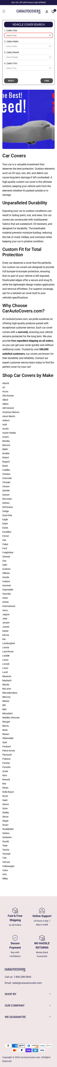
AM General (8, 408)
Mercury (6, 697)
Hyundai (6, 593)
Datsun (6, 494)
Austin (5, 428)
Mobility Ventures (10, 717)
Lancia (5, 647)
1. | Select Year (10, 30)
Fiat (4, 540)
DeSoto (6, 503)
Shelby (5, 812)
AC (3, 387)
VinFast (6, 862)
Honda (5, 577)
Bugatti (6, 461)
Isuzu (5, 610)
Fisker (5, 544)
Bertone (6, 445)
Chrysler (6, 482)
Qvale (5, 771)
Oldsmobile (7, 738)
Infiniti (5, 602)
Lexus (5, 660)
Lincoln (6, 664)
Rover (5, 796)
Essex (5, 527)
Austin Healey (9, 432)
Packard (6, 746)
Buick (5, 466)
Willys (5, 878)
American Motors (10, 412)
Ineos (5, 598)
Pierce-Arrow (8, 750)
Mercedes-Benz (9, 693)
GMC (4, 565)
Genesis (6, 556)
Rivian (5, 787)
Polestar (6, 759)
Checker (6, 474)
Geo (4, 560)
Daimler (6, 490)
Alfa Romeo (8, 395)
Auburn (6, 420)
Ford (4, 548)
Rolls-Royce (8, 792)
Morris (5, 726)
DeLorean (7, 499)
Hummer (6, 585)
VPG (4, 874)
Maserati (6, 676)
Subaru (6, 833)
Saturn (5, 804)
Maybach (7, 680)
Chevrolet (7, 478)
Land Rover (8, 651)
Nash (5, 730)
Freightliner (7, 552)
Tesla (4, 845)
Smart (5, 825)
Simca (5, 816)
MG (4, 705)
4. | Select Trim (10, 63)
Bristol (5, 457)
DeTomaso (7, 507)
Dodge (5, 511)
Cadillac (6, 470)
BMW (5, 449)
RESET (11, 81)
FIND (46, 81)
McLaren (6, 688)
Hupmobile (7, 589)
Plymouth (7, 754)
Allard (5, 399)
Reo (4, 783)
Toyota (5, 849)
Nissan (5, 734)
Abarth (5, 383)
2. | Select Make (11, 41)
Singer (5, 820)
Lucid (5, 672)
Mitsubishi (7, 713)
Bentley (6, 441)
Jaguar (6, 614)
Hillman (6, 573)
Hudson (6, 581)
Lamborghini (8, 643)
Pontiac (6, 763)
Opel (4, 742)
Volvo (5, 870)
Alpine (5, 404)
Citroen (6, 486)
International (8, 606)
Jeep (4, 618)
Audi (4, 424)
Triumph (6, 854)
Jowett (5, 626)
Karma (5, 635)
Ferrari (5, 536)
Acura (5, 391)
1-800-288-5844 (22, 976)
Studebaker (8, 829)
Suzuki (5, 841)
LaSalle (6, 655)
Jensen (6, 622)
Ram (4, 775)
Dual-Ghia (7, 515)
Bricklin (6, 453)
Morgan (6, 721)
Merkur (5, 701)
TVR (4, 858)
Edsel (5, 523)
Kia (4, 639)
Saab (4, 800)
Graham (6, 569)
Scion (5, 808)
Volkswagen (8, 866)
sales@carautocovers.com (27, 982)
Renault (6, 779)
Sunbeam (7, 837)
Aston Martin (8, 416)
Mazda (5, 684)
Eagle (5, 519)
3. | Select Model (11, 52)
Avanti (5, 437)
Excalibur (6, 532)
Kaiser (5, 631)
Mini (4, 709)
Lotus (5, 668)
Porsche (6, 767)
